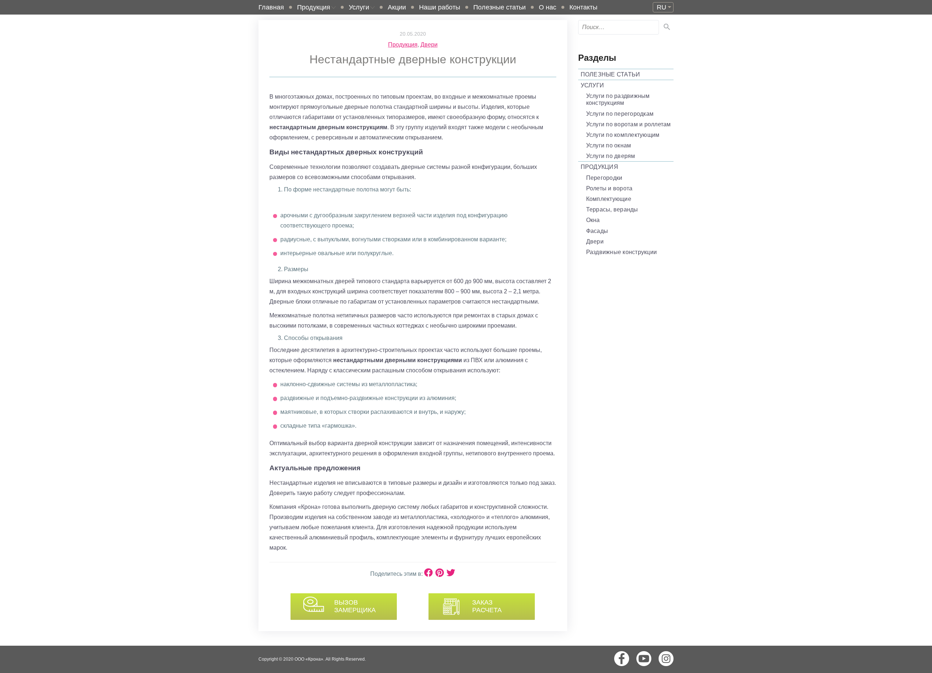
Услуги (359, 7)
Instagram (666, 658)
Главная (271, 7)
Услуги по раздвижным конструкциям (618, 99)
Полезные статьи (499, 7)
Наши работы (439, 7)
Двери (429, 44)
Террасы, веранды (612, 209)
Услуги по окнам (608, 145)
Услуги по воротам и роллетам (628, 124)
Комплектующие (608, 199)
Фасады (597, 231)
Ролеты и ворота (609, 188)
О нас (547, 7)
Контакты (583, 7)
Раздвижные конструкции (621, 252)
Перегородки (604, 178)
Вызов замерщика (355, 606)
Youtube (643, 658)
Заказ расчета (487, 606)
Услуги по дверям (610, 156)
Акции (397, 7)
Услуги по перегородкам (620, 114)
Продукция (313, 7)
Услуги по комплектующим (623, 135)
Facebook (621, 658)
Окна (593, 220)
